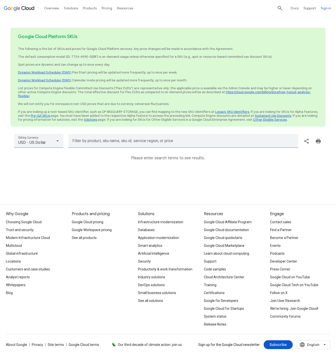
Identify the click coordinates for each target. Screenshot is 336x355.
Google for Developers (221, 301)
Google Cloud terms (84, 345)
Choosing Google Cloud (24, 222)
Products (90, 8)
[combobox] (38, 141)
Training (210, 285)
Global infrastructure (22, 253)
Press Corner (280, 269)
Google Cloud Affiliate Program (228, 222)
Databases (146, 230)
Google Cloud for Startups (224, 309)
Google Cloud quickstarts (223, 238)
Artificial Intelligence (153, 253)
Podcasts (277, 253)
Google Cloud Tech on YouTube (294, 285)
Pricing (107, 8)
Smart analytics (150, 246)
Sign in (326, 8)
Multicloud (14, 246)
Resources (125, 8)
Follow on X (279, 293)
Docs (295, 8)
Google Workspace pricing (92, 230)
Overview (51, 8)
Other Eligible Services (270, 120)
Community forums (285, 316)
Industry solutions (151, 277)
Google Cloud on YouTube (290, 277)
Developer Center (283, 261)
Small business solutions (157, 293)
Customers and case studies (28, 269)
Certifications (214, 293)
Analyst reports (18, 277)
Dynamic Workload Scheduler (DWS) (44, 72)
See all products (84, 238)
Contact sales (280, 222)
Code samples (215, 269)
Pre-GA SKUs (40, 116)
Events (275, 246)
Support (310, 8)
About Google (16, 345)
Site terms (56, 345)
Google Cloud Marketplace (224, 246)
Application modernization (158, 238)
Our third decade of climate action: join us (150, 345)
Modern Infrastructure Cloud (28, 238)
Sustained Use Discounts (273, 116)
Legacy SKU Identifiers (232, 112)
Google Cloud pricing (87, 222)
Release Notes (215, 324)
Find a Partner (281, 230)
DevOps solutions (151, 285)
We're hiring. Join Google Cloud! (294, 309)
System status (215, 316)
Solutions (90, 120)
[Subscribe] (278, 345)
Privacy (37, 345)
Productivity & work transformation (165, 269)
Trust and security (20, 230)
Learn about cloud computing (226, 253)
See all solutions (150, 301)
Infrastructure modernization (160, 222)
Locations (13, 261)
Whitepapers (16, 285)
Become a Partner (284, 238)
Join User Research (285, 301)
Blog (9, 293)
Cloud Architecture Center (224, 277)
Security (144, 261)
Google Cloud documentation (226, 230)
